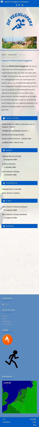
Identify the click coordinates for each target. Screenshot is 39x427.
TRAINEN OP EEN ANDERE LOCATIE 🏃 (16, 131)
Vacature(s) (12, 54)
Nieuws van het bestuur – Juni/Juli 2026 (16, 139)
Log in (7, 304)
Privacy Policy (6, 324)
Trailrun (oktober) (8, 164)
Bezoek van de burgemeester (13, 135)
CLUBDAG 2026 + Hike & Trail (12, 142)
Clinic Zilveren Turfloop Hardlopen (14, 207)
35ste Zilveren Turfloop (10, 172)
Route (4, 318)
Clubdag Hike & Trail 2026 (11, 156)
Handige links (6, 321)
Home (3, 54)
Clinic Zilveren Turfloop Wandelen (14, 214)
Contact (4, 316)
